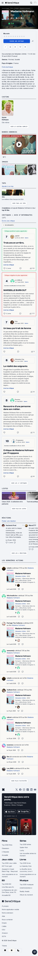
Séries (23, 841)
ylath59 (17, 236)
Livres (23, 859)
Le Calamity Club (25, 866)
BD (3, 880)
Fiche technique (7, 67)
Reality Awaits (24, 891)
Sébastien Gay (19, 359)
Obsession (5, 848)
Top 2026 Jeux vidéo (9, 863)
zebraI (9, 717)
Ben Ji (9, 757)
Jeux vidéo (7, 859)
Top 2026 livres (25, 863)
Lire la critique (9, 265)
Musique (24, 880)
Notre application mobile (10, 909)
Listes (5, 488)
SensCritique (5, 8)
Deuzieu (17, 399)
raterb (9, 568)
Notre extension (7, 913)
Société (17, 59)
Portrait (17, 8)
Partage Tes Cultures (15, 623)
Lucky (22, 850)
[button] (35, 2)
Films (11, 8)
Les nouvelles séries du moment (28, 854)
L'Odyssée (5, 852)
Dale (16, 321)
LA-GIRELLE (18, 280)
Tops (4, 183)
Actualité (5, 855)
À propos (5, 906)
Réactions (6, 518)
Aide (3, 916)
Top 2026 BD (6, 884)
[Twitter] (16, 790)
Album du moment (26, 895)
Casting (5, 97)
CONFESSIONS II (26, 888)
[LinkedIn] (31, 790)
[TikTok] (28, 790)
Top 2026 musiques (26, 884)
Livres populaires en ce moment (28, 875)
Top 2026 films (7, 845)
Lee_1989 (10, 768)
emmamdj (10, 651)
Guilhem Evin (11, 690)
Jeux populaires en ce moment (10, 875)
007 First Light (7, 866)
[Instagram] (24, 790)
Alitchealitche (12, 595)
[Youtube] (35, 790)
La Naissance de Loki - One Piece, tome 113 (10, 891)
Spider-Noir (24, 847)
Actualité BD (6, 895)
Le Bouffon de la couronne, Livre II (26, 870)
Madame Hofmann (25, 8)
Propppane (19, 440)
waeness (10, 745)
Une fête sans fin (8, 887)
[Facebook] (20, 790)
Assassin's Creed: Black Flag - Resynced (10, 870)
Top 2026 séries (25, 844)
